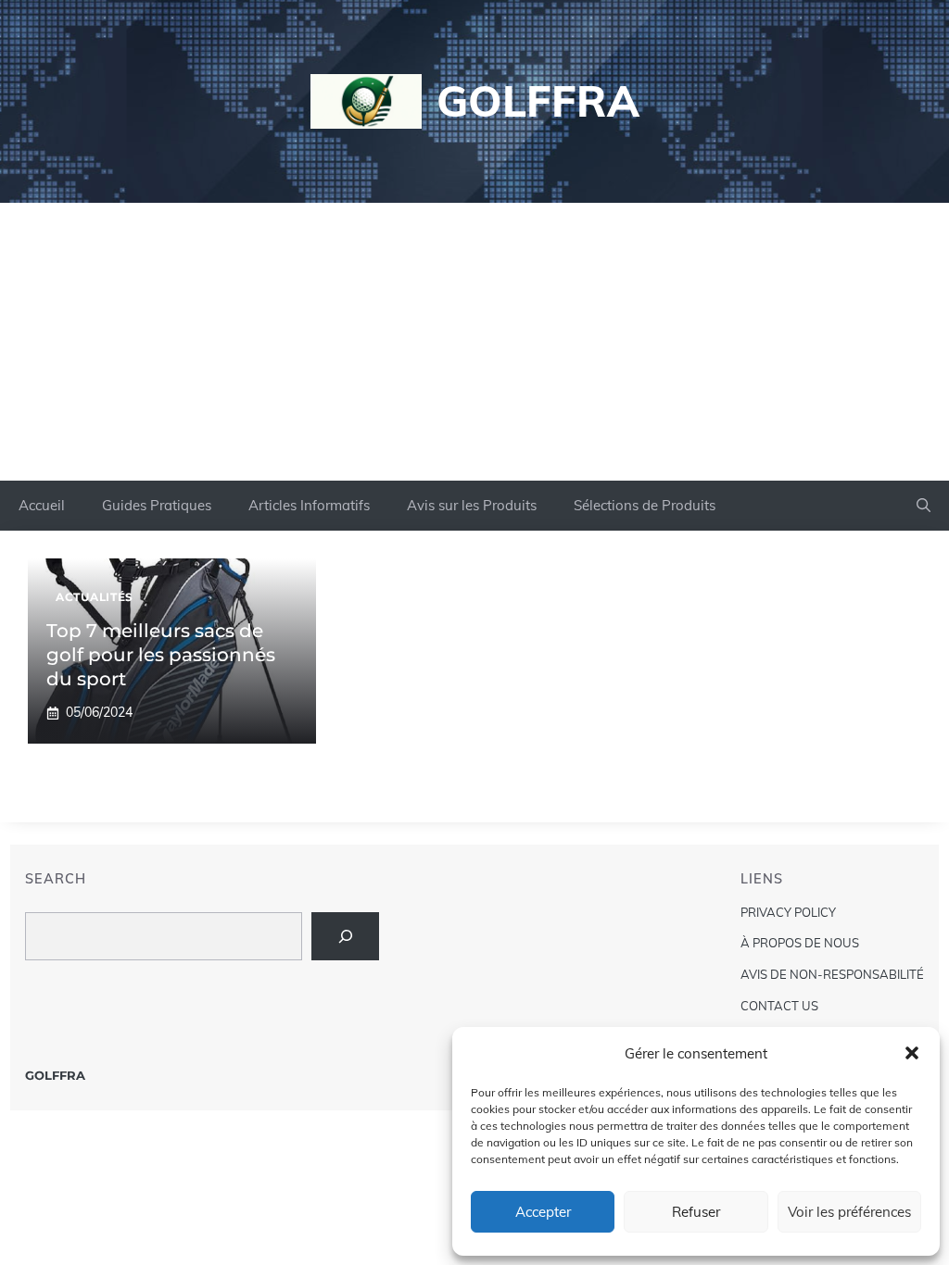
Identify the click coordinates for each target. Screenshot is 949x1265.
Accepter (543, 1212)
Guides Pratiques (156, 505)
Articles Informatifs (309, 505)
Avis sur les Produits (472, 505)
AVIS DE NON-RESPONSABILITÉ (832, 974)
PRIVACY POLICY (788, 912)
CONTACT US (779, 1005)
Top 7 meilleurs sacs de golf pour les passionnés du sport (160, 655)
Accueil (42, 505)
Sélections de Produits (644, 505)
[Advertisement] (474, 341)
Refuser (696, 1212)
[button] (912, 1053)
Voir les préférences (849, 1212)
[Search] (345, 935)
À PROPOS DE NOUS (799, 942)
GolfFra (538, 101)
